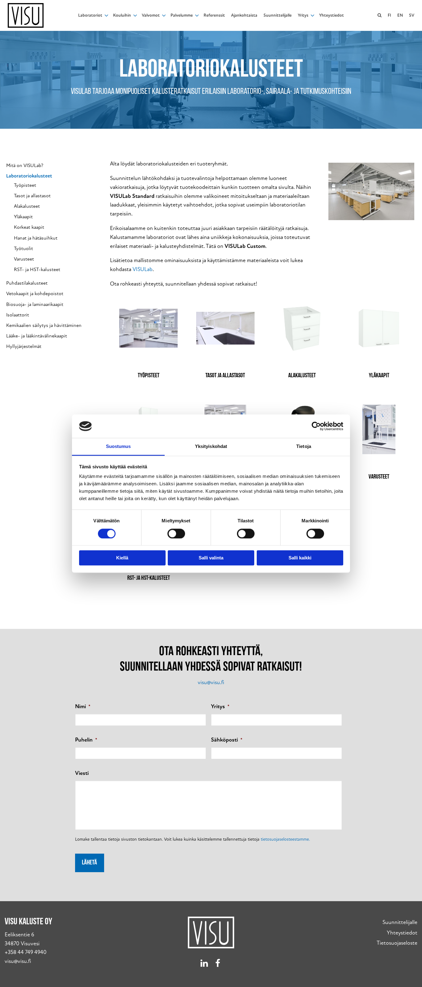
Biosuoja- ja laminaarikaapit (34, 304)
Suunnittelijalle (399, 922)
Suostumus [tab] (118, 446)
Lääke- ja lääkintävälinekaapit (36, 336)
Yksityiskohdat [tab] (211, 446)
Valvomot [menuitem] (151, 15)
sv (411, 15)
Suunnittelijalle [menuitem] (278, 15)
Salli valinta (211, 558)
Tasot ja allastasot (32, 196)
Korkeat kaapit (29, 227)
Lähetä (89, 862)
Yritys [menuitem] (303, 15)
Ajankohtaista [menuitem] (244, 15)
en (400, 15)
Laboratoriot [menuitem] (90, 15)
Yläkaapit (23, 217)
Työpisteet (25, 185)
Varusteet (24, 259)
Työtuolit (23, 249)
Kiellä (122, 558)
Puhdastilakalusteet (27, 283)
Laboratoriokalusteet (29, 176)
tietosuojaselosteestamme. (285, 839)
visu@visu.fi (211, 682)
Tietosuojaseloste (397, 943)
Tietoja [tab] (303, 446)
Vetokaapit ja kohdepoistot (34, 294)
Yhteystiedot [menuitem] (331, 15)
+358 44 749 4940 (26, 952)
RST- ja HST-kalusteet (37, 270)
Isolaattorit (17, 315)
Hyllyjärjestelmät (23, 346)
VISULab (143, 269)
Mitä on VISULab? (24, 166)
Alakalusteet (27, 206)
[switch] (176, 533)
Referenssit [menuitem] (214, 15)
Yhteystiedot (402, 932)
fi (389, 15)
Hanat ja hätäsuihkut (35, 238)
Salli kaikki (300, 558)
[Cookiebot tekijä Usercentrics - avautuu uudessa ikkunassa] (316, 426)
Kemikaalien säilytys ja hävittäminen (44, 325)
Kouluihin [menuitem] (122, 15)
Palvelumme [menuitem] (182, 15)
